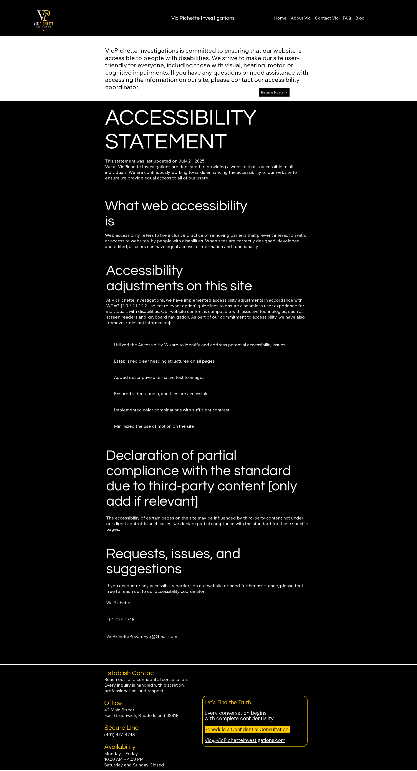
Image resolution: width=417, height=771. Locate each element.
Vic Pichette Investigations (203, 18)
